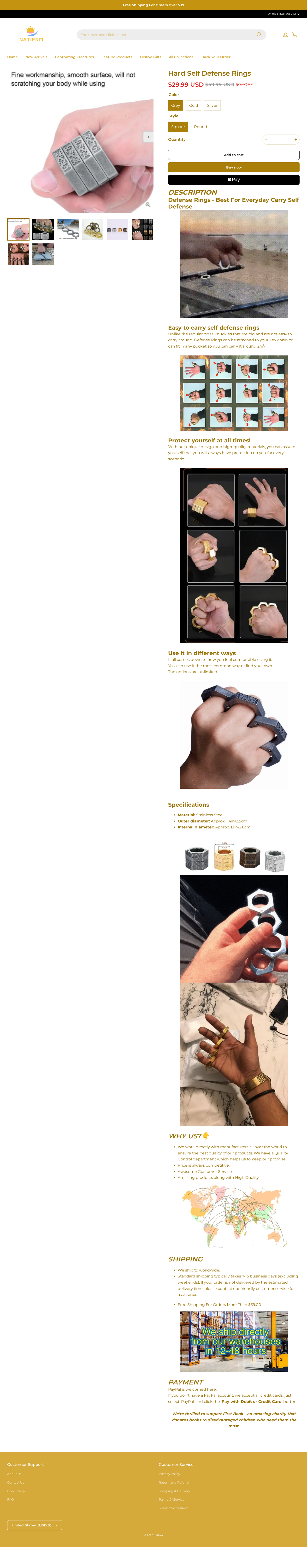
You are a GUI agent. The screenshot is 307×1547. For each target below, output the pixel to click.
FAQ (10, 1499)
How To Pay (16, 1491)
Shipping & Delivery (174, 1491)
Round (200, 126)
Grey (175, 105)
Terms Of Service (171, 1499)
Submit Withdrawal (174, 1508)
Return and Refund (174, 1482)
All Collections (181, 57)
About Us (14, 1474)
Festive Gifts (150, 57)
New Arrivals (36, 57)
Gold (193, 105)
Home (12, 57)
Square (178, 126)
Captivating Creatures (74, 57)
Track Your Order (215, 57)
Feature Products (116, 57)
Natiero (158, 1535)
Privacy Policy (169, 1474)
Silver (212, 105)
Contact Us (15, 1482)
